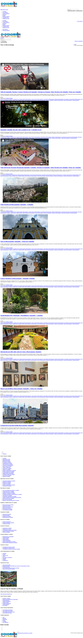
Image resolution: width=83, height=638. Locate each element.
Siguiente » (5, 453)
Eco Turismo (5, 605)
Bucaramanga (10, 99)
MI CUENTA (80, 21)
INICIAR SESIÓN (79, 10)
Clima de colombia (6, 515)
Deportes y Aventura (6, 598)
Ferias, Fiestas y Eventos (7, 466)
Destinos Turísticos (6, 16)
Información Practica (6, 460)
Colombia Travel (6, 17)
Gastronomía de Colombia (7, 463)
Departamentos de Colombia (8, 517)
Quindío (10, 100)
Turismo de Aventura (6, 523)
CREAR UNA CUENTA (71, 10)
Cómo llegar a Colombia (7, 468)
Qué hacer (4, 14)
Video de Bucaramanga (67, 100)
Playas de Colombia (6, 532)
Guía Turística (5, 12)
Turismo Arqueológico (7, 540)
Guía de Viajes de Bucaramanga (37, 99)
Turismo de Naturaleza (7, 521)
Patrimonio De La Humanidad (8, 473)
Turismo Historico (6, 539)
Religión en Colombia (7, 482)
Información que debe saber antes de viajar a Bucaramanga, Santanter (20, 352)
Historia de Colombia (6, 461)
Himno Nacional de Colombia (8, 504)
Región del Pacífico (6, 566)
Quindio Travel (15, 100)
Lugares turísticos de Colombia (8, 472)
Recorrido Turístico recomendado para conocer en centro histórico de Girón (16, 565)
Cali (3, 617)
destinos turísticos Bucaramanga (25, 99)
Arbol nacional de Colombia (8, 506)
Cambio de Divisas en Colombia (8, 492)
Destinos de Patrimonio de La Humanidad (10, 599)
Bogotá (4, 620)
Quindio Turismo (21, 100)
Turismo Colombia (9, 98)
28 (0, 97)
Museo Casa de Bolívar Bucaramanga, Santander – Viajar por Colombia (21, 388)
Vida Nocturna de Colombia (8, 464)
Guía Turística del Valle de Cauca (9, 611)
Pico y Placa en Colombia (7, 499)
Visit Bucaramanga (75, 100)
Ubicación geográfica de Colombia (9, 480)
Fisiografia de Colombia (7, 485)
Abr (2, 97)
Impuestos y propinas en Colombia (9, 493)
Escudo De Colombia (6, 505)
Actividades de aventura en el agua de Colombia (11, 549)
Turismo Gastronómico (7, 603)
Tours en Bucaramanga (41, 100)
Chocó (4, 556)
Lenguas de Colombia (7, 483)
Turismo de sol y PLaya (7, 529)
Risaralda (4, 558)
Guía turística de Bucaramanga (48, 99)
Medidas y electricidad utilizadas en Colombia (11, 500)
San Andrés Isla (5, 622)
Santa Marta (5, 619)
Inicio (75, 44)
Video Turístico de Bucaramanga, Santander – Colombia (16, 204)
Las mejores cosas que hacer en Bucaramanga (72, 99)
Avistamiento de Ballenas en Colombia (10, 530)
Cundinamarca (5, 560)
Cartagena (4, 621)
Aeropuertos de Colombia (7, 495)
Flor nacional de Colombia (7, 508)
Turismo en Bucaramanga (58, 100)
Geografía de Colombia (7, 462)
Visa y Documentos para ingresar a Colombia (11, 490)
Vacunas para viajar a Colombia (8, 491)
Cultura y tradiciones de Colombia (9, 484)
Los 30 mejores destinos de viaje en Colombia (11, 567)
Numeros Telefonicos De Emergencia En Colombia (12, 497)
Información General (6, 459)
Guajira (4, 554)
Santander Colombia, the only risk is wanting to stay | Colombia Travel (20, 129)
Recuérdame (4, 41)
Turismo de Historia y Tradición (8, 522)
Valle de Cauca (5, 555)
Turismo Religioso (6, 537)
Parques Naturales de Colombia (8, 531)
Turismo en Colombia (6, 469)
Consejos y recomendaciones (8, 465)
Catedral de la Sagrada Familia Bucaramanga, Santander (17, 425)
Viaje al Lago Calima (6, 564)
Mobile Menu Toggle (4, 9)
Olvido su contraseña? (79, 41)
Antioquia (4, 553)
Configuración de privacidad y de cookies (24, 633)
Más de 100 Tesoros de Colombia (9, 568)
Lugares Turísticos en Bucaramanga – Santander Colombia (17, 278)
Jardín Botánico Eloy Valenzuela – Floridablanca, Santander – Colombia (21, 315)
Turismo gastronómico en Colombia (9, 541)
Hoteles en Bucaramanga (59, 99)
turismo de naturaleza (49, 100)
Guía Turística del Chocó (7, 612)
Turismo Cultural (6, 602)
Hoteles (4, 15)
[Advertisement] (41, 54)
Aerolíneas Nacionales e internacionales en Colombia (12, 494)
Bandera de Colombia (7, 507)
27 (0, 320)
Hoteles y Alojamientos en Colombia (9, 470)
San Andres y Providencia (7, 557)
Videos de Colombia (6, 476)
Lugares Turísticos (6, 13)
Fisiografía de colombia (7, 514)
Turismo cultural (6, 538)
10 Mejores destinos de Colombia (9, 474)
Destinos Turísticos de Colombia (8, 471)
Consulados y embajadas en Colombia (9, 496)
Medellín (4, 618)
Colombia (4, 11)
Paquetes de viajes (6, 18)
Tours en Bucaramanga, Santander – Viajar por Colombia (17, 241)
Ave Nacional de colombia (7, 509)
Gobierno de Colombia (7, 481)
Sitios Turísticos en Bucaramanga (31, 100)
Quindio (4, 559)
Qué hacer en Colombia (7, 475)
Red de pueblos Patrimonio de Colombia (10, 542)
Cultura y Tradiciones (6, 467)
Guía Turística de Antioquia (8, 609)
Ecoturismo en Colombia (7, 528)
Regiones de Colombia (7, 516)
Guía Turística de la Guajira (8, 610)
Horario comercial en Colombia (8, 498)
